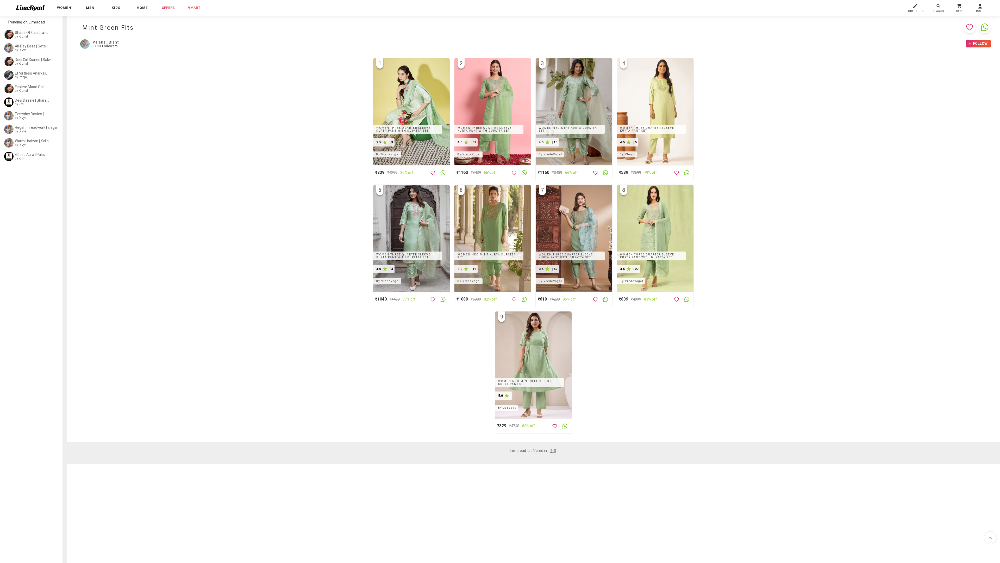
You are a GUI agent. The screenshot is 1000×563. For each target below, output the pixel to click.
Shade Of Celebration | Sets (33, 32)
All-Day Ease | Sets (30, 46)
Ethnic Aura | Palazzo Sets (32, 154)
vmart (194, 8)
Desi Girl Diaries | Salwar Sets (34, 60)
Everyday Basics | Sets (32, 114)
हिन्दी (553, 451)
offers (168, 8)
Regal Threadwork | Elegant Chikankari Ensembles (48, 127)
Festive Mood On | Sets (32, 87)
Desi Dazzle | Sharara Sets (32, 100)
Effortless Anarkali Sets (32, 73)
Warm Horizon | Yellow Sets (33, 141)
